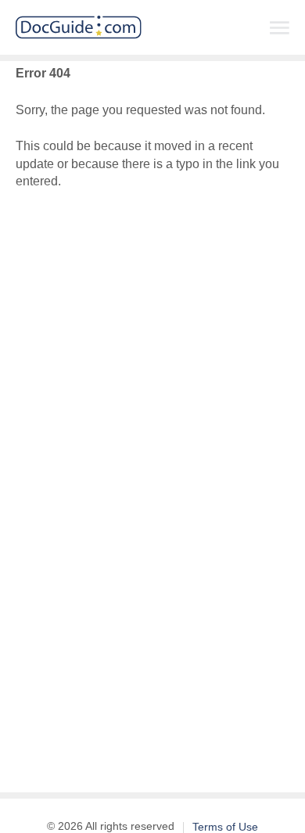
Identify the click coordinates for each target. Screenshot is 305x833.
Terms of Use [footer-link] (225, 826)
